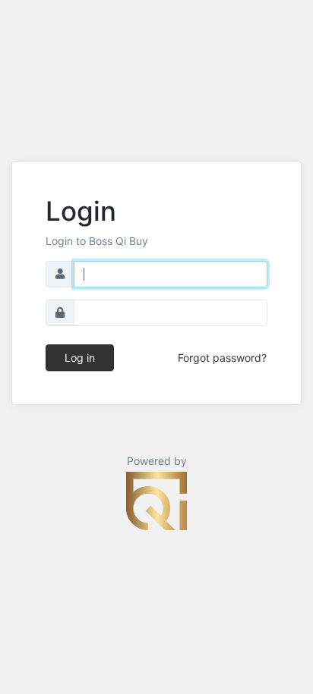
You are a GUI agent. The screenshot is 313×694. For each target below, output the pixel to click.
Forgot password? (222, 357)
